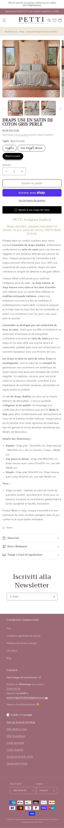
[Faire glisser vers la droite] (60, 108)
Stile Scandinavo (16, 736)
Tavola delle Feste (17, 763)
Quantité (6, 165)
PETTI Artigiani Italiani (19, 819)
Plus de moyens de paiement (32, 200)
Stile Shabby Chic (17, 729)
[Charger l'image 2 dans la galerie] (31, 108)
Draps (22, 32)
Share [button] (9, 527)
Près (9, 628)
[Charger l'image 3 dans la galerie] (48, 108)
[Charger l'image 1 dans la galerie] (15, 108)
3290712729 (13, 688)
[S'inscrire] (53, 597)
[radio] (9, 148)
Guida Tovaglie (15, 749)
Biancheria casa (11, 32)
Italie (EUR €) (19, 790)
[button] (4, 20)
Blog (9, 658)
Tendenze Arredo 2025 (20, 756)
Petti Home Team (37, 822)
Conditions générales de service (24, 636)
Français (44, 790)
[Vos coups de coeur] (54, 20)
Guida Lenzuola (15, 742)
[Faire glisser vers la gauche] (3, 108)
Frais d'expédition (21, 135)
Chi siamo (12, 651)
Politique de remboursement (22, 643)
